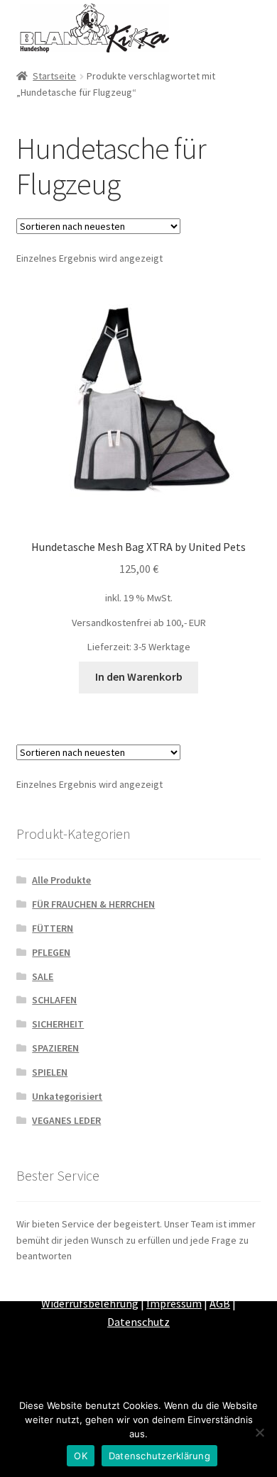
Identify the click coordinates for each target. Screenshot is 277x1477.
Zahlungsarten (99, 1285)
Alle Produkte (61, 880)
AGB (220, 1303)
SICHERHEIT (58, 1024)
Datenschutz (138, 1322)
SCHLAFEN (54, 999)
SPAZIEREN (55, 1048)
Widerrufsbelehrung (89, 1303)
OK (80, 1455)
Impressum (174, 1303)
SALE (42, 976)
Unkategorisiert (67, 1096)
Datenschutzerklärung (159, 1455)
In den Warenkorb (139, 676)
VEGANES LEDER (66, 1120)
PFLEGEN (51, 952)
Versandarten (176, 1285)
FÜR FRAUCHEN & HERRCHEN (93, 904)
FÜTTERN (52, 928)
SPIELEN (49, 1072)
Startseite (54, 75)
